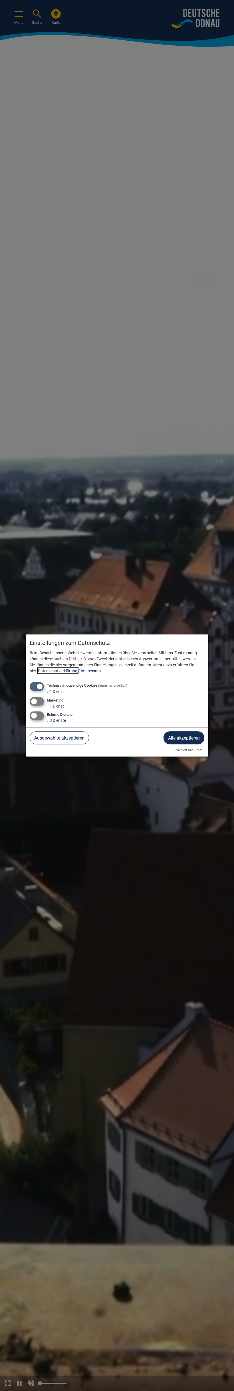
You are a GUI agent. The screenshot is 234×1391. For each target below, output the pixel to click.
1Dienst (55, 691)
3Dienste (56, 720)
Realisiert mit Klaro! (188, 750)
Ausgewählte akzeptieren (59, 738)
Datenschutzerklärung (57, 670)
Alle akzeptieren (184, 738)
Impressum (91, 670)
